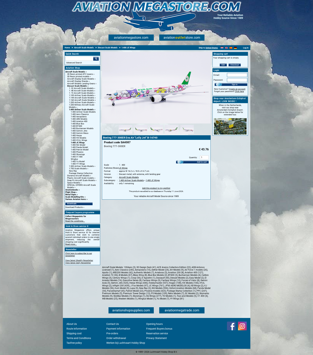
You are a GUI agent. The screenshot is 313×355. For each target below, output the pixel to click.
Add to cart (202, 162)
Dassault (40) (162, 278)
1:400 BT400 (76, 126)
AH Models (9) (177, 270)
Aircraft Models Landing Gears (81, 83)
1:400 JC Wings (78, 142)
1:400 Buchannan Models (82, 128)
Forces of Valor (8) (190, 280)
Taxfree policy (74, 342)
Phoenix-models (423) (155, 291)
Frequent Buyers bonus (159, 328)
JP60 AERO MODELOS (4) (177, 285)
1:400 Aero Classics (80, 114)
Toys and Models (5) (187, 296)
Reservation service (157, 333)
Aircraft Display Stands (77, 81)
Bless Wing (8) (140, 275)
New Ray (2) (145, 288)
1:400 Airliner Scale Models (81, 109)
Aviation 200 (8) (176, 272)
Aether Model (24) (160, 270)
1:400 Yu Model (78, 161)
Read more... (71, 244)
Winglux (74, 159)
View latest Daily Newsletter (78, 263)
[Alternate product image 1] (125, 134)
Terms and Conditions (78, 338)
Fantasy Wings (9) (151, 280)
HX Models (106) (190, 283)
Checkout (234, 65)
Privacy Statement (156, 338)
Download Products (74, 207)
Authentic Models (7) (144, 272)
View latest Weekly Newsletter (79, 260)
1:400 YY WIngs (78, 164)
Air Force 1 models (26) (196, 270)
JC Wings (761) (156, 285)
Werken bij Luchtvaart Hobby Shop (125, 342)
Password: (218, 80)
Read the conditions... (75, 221)
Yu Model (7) (163, 298)
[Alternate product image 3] (156, 134)
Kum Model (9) (122, 288)
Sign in (234, 84)
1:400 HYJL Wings (79, 140)
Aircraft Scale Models (75, 72)
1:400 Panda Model (79, 147)
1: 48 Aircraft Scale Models (81, 91)
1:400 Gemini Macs (79, 133)
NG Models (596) (160, 288)
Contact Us (112, 323)
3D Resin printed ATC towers (80, 74)
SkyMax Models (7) (122, 296)
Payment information (118, 328)
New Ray (73, 171)
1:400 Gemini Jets (79, 131)
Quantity (193, 157)
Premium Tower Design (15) (136, 293)
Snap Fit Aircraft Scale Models (81, 180)
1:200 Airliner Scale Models (81, 102)
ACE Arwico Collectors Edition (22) (174, 267)
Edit (223, 65)
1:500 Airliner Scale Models (81, 166)
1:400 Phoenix (77, 152)
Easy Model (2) (196, 278)
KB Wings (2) (197, 285)
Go (96, 59)
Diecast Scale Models (77, 86)
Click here (239, 91)
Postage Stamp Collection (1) (181, 291)
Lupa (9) (134, 288)
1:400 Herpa (76, 135)
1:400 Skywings (78, 154)
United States (212, 48)
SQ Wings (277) (153, 296)
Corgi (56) (136, 278)
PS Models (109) (159, 293)
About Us (71, 323)
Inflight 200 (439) (121, 285)
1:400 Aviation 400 (79, 121)
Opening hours (154, 323)
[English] (226, 48)
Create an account (237, 89)
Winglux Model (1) (147, 298)
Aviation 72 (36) (110, 275)
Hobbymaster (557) (158, 283)
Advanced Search (74, 63)
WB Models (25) (110, 298)
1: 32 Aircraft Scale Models (81, 88)
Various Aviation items (75, 199)
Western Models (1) (127, 298)
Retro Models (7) (176, 293)
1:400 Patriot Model (80, 150)
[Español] (230, 48)
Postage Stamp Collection (81, 173)
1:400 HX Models (78, 138)
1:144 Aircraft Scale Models (81, 98)
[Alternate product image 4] (171, 134)
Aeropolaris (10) (143, 270)
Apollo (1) (107, 272)
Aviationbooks (71, 190)
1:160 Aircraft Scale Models (81, 100)
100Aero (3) (129, 267)
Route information (76, 328)
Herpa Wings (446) (138, 283)
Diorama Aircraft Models (78, 176)
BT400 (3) (173, 275)
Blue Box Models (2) (157, 275)
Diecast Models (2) (179, 278)
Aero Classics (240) (124, 270)
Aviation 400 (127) (194, 272)
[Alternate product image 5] (187, 134)
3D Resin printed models (78, 76)
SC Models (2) (192, 293)
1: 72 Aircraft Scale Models (81, 93)
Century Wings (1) (121, 278)
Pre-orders (112, 333)
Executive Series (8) (132, 280)
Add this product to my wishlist (156, 188)
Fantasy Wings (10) (171, 280)
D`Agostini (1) (148, 278)
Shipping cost (74, 333)
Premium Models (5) (112, 293)
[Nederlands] (222, 48)
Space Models (73, 183)
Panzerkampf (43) (116, 291)
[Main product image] (156, 122)
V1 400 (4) (202, 296)
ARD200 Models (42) (123, 272)
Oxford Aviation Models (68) (183, 288)
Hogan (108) (175, 283)
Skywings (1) (139, 296)
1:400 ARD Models (79, 119)
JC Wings (123, 168)
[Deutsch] (235, 48)
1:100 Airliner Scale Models (81, 95)
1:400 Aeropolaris (79, 116)
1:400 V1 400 (76, 157)
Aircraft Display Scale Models (80, 79)
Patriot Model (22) (134, 291)
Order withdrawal (116, 338)
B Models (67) (125, 275)
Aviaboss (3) (161, 272)
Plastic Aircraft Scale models (80, 178)
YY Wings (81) (177, 298)
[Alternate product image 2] (141, 134)
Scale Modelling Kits (74, 197)
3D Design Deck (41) (146, 267)
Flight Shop (70, 192)
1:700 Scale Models (78, 168)
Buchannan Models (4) (190, 275)
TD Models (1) (169, 296)
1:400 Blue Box (77, 124)
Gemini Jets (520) (119, 283)
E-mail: (217, 75)
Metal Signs (70, 194)
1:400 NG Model (78, 145)
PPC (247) (202, 291)
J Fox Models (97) (139, 285)
